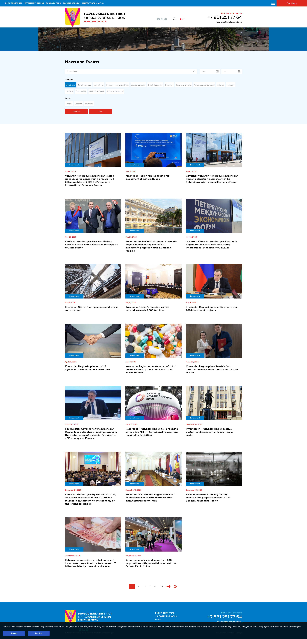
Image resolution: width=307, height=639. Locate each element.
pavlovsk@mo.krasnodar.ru (229, 22)
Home (67, 47)
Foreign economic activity (117, 85)
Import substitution (115, 91)
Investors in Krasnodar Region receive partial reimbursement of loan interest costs (209, 432)
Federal (69, 104)
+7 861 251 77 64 (224, 17)
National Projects (96, 91)
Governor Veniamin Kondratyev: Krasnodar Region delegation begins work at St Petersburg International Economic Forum (212, 179)
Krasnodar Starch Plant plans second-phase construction (91, 309)
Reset (100, 112)
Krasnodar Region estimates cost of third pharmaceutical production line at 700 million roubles (150, 369)
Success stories (71, 3)
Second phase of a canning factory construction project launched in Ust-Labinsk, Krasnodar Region (208, 497)
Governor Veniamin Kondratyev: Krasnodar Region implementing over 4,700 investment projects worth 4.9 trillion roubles (151, 246)
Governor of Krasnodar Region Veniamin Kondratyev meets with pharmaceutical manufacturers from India (149, 497)
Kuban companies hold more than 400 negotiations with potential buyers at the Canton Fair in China (150, 563)
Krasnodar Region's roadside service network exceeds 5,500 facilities (147, 309)
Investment (70, 85)
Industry (220, 85)
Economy (169, 85)
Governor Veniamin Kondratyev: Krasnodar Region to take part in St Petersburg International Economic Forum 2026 (212, 244)
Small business (84, 85)
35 (155, 586)
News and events (13, 3)
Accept (14, 633)
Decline (38, 633)
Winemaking (81, 91)
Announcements (138, 85)
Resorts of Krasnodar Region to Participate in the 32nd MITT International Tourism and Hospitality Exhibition (151, 432)
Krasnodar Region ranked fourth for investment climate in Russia (147, 177)
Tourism (69, 91)
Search (76, 112)
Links (158, 619)
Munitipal (89, 104)
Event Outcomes (155, 85)
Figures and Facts (183, 85)
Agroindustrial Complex (204, 85)
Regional (78, 104)
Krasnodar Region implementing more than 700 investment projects (212, 309)
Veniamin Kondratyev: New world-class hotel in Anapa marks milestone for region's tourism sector (91, 244)
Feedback (292, 3)
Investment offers (34, 3)
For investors (53, 3)
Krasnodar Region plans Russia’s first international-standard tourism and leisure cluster (212, 369)
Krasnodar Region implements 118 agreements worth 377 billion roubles (87, 368)
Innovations (98, 85)
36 (161, 586)
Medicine (230, 85)
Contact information (93, 3)
